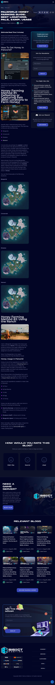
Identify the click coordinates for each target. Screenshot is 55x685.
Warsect (5, 140)
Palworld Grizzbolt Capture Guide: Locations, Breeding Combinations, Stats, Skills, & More (27, 572)
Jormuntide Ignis (19, 426)
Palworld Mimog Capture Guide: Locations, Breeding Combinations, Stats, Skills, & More (44, 541)
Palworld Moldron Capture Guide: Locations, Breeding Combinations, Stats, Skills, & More (44, 572)
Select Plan (42, 46)
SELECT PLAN (8, 507)
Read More (42, 107)
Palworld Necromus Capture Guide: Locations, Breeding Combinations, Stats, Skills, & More (10, 572)
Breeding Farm (21, 364)
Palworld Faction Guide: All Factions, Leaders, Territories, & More (42, 87)
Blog (2, 7)
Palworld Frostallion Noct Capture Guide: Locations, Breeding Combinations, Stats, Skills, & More (27, 541)
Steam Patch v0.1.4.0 (8, 378)
